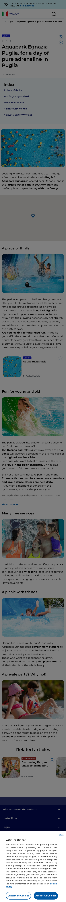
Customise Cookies (18, 895)
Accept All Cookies (45, 895)
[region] (33, 866)
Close (61, 835)
